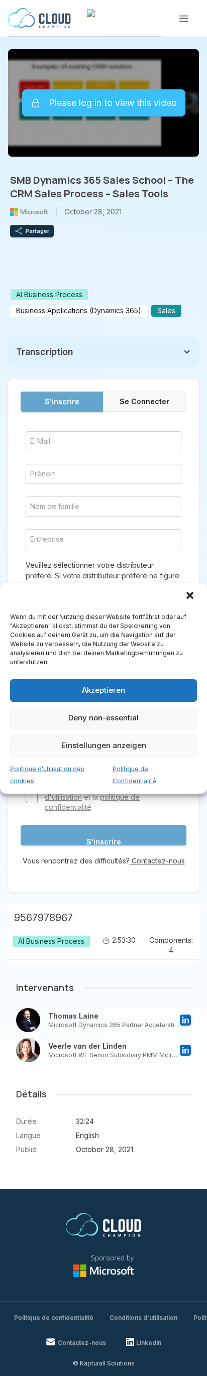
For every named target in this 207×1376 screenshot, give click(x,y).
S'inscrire (62, 401)
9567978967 (43, 918)
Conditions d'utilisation (143, 1317)
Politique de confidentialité (53, 1317)
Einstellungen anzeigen (103, 745)
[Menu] (184, 19)
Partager (37, 230)
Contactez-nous (157, 860)
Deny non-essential (103, 717)
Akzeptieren (103, 690)
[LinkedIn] (185, 1020)
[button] (191, 596)
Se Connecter (144, 401)
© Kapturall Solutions (104, 1363)
